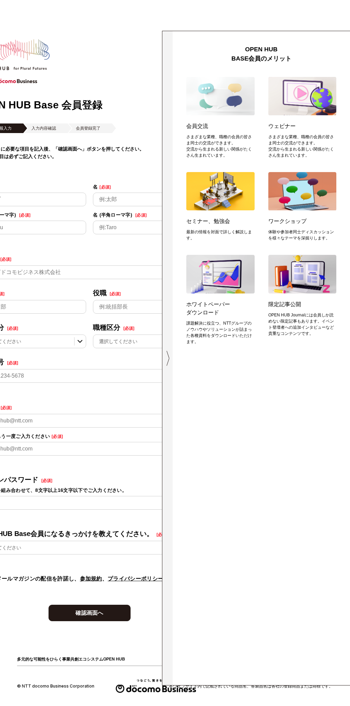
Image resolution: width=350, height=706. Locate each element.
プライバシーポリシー (135, 578)
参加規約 (91, 578)
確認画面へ (90, 613)
